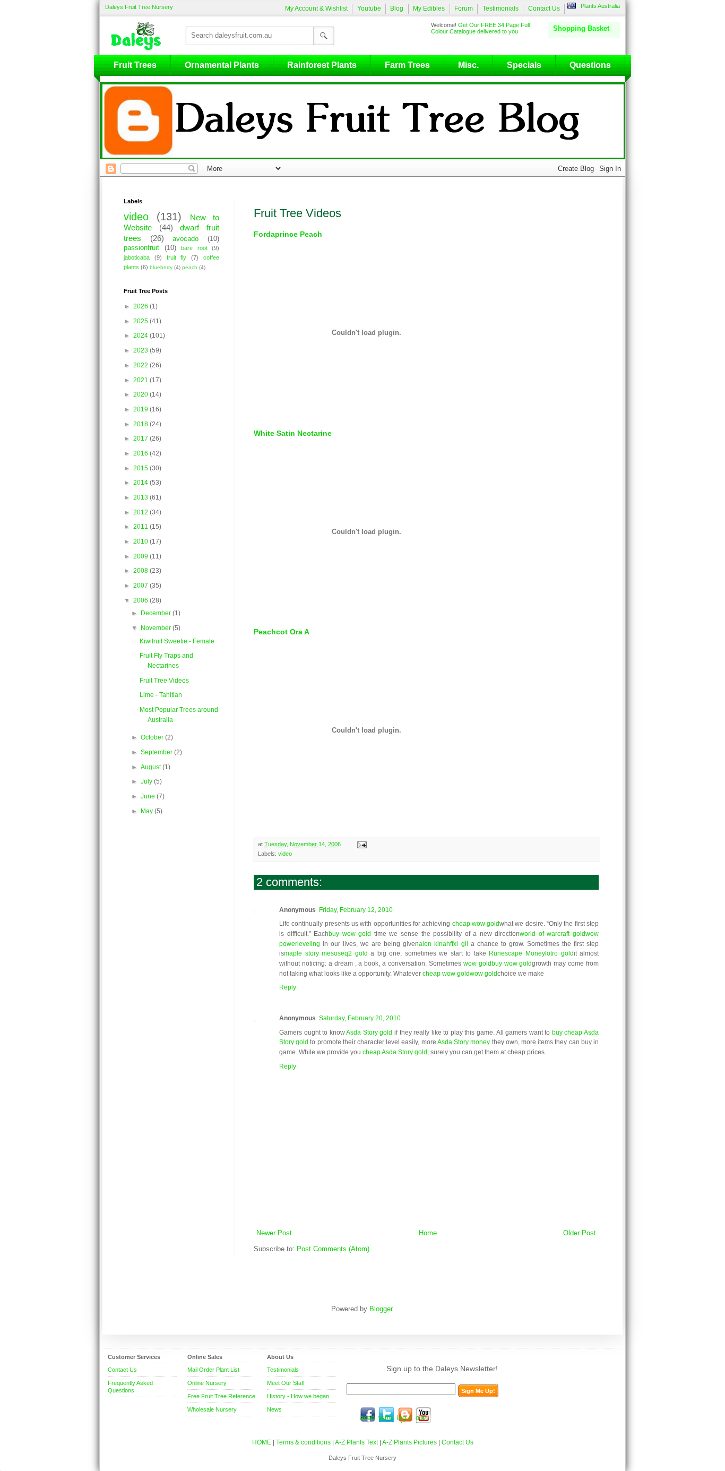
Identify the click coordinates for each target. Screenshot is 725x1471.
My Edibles (429, 8)
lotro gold (559, 953)
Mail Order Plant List (213, 1369)
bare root (194, 248)
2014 (141, 482)
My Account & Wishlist (316, 8)
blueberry (161, 267)
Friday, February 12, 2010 (356, 910)
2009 (141, 556)
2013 (141, 497)
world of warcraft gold (552, 933)
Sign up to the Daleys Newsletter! (442, 1368)
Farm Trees (407, 65)
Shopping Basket (581, 28)
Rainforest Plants (322, 65)
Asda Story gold (369, 1032)
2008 (141, 570)
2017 (141, 438)
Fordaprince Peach (288, 234)
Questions (590, 65)
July (147, 781)
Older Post (579, 1233)
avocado (185, 239)
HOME (261, 1442)
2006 (141, 600)
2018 (141, 424)
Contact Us (544, 8)
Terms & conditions (304, 1442)
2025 (141, 321)
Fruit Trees (135, 65)
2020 (141, 394)
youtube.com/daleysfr (423, 1415)
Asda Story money (463, 1042)
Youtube (369, 8)
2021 (141, 380)
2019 (141, 409)
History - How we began (298, 1396)
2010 (141, 541)
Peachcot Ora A (281, 631)
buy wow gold (350, 933)
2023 (141, 350)
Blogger (380, 1309)
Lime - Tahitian (161, 695)
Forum (463, 8)
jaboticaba (137, 257)
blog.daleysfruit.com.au (405, 1415)
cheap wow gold (476, 923)
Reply (287, 987)
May (147, 811)
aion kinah (434, 944)
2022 (141, 365)
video (285, 853)
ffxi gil (459, 944)
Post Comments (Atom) (333, 1249)
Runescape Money (517, 953)
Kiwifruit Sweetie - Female (177, 641)
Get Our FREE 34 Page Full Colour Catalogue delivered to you (480, 28)
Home (428, 1233)
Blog (396, 8)
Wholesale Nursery (212, 1409)
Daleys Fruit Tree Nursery (139, 7)
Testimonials (500, 8)
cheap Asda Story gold (394, 1052)
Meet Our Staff (286, 1383)
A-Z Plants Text (356, 1442)
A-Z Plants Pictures (409, 1442)
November (156, 628)
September (157, 752)
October (153, 737)
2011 (141, 526)
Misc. (468, 65)
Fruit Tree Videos (164, 680)
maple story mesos (312, 953)
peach (189, 267)
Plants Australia (600, 6)
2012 (141, 512)
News (274, 1409)
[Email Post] (361, 844)
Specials (524, 65)
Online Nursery (207, 1383)
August (151, 767)
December (156, 613)
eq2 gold (354, 953)
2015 (141, 468)
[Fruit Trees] (138, 35)
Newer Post (274, 1233)
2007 (141, 585)
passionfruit (141, 248)
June (149, 796)
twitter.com (386, 1415)
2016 (141, 453)
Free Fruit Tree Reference (221, 1396)
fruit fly (177, 257)
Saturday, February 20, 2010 (360, 1018)
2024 (141, 335)
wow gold (477, 963)
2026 (141, 306)
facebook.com (368, 1415)
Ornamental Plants (222, 65)
